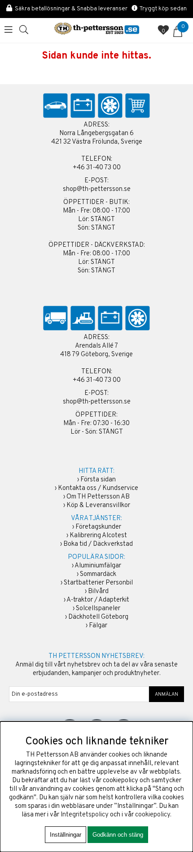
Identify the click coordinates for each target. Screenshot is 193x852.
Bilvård (98, 591)
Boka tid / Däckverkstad (98, 544)
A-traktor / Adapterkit (97, 600)
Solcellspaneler (98, 608)
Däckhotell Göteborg (98, 617)
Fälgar (98, 625)
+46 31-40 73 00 (97, 167)
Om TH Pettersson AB (98, 497)
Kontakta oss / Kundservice (98, 488)
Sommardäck (98, 574)
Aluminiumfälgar (98, 566)
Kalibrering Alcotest (98, 535)
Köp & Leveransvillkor (98, 505)
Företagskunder (98, 527)
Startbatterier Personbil (98, 583)
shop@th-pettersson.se (97, 189)
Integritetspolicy (85, 815)
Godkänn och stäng (117, 834)
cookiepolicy (152, 815)
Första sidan (98, 480)
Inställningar (65, 834)
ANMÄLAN (166, 694)
